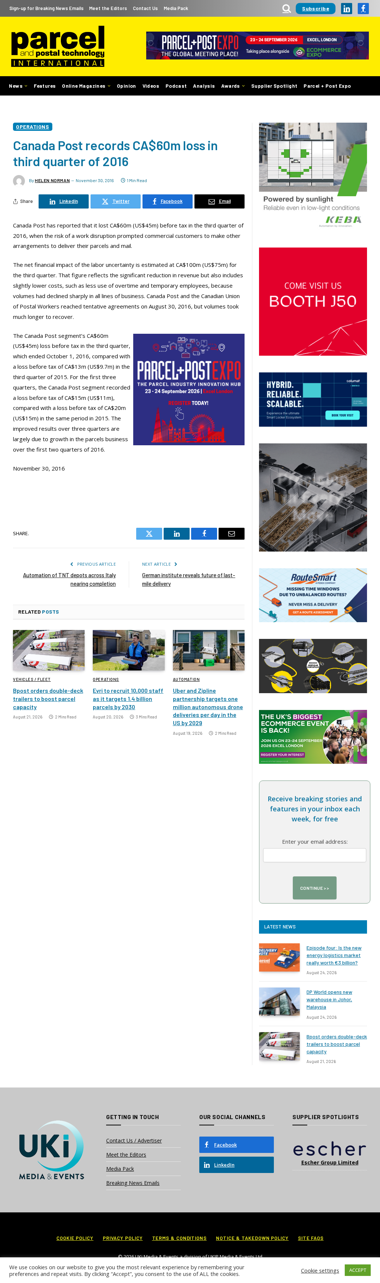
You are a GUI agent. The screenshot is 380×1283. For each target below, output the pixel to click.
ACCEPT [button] (357, 1270)
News (16, 86)
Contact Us (145, 8)
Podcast (176, 86)
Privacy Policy (123, 1238)
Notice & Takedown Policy (252, 1238)
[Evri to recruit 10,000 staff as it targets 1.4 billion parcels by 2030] (128, 650)
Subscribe (315, 8)
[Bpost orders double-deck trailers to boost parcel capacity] (49, 650)
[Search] (286, 8)
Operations (32, 126)
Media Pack (176, 8)
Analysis (204, 86)
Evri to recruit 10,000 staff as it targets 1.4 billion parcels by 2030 (128, 698)
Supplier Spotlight (274, 86)
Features (45, 86)
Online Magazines (83, 86)
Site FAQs (311, 1238)
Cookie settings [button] (320, 1270)
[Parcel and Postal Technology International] (57, 46)
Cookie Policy (75, 1238)
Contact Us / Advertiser (134, 1140)
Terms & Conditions (179, 1238)
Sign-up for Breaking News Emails (46, 8)
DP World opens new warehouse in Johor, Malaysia (329, 999)
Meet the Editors (108, 8)
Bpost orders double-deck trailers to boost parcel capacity (48, 698)
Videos (150, 86)
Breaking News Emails (133, 1182)
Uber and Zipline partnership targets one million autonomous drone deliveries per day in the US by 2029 (208, 706)
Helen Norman (52, 180)
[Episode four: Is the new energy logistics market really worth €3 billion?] (279, 957)
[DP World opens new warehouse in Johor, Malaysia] (279, 1002)
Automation (186, 679)
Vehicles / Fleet (32, 679)
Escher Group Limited (329, 1162)
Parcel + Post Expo (327, 86)
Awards (230, 86)
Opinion (126, 86)
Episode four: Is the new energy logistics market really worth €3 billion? (334, 955)
